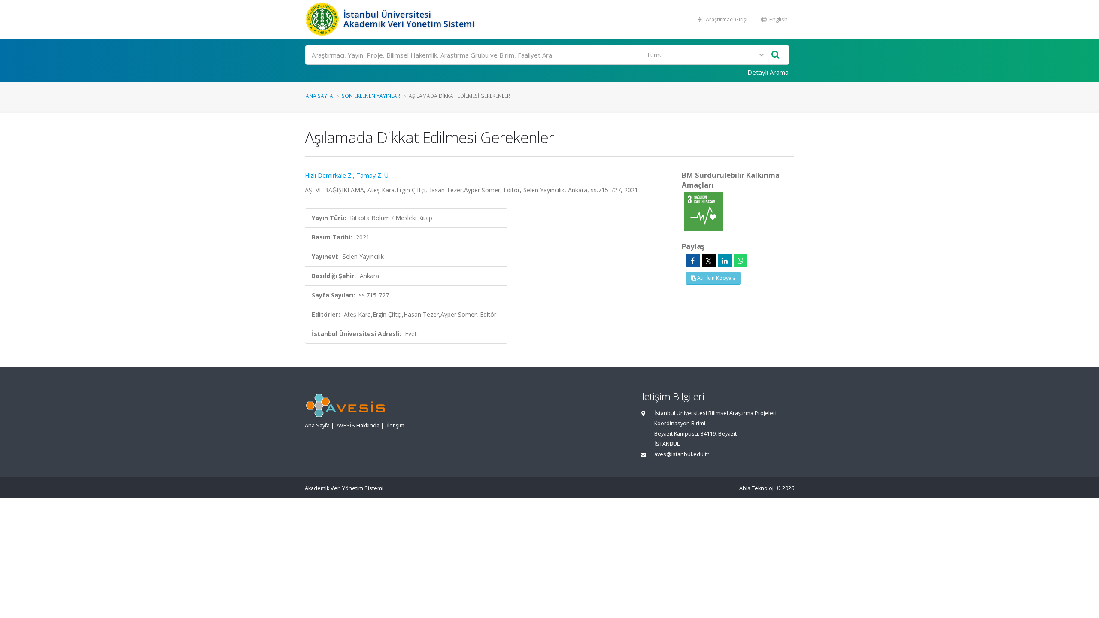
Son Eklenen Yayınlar (371, 95)
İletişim (395, 425)
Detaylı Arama (768, 72)
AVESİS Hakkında (358, 425)
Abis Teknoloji (757, 488)
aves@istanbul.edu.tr (681, 454)
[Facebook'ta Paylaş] (693, 260)
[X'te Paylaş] (709, 260)
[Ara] (775, 55)
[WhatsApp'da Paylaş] (740, 260)
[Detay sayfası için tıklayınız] (703, 211)
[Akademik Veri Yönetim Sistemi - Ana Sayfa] (323, 19)
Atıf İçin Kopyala (716, 278)
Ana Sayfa (319, 95)
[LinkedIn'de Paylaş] (725, 260)
